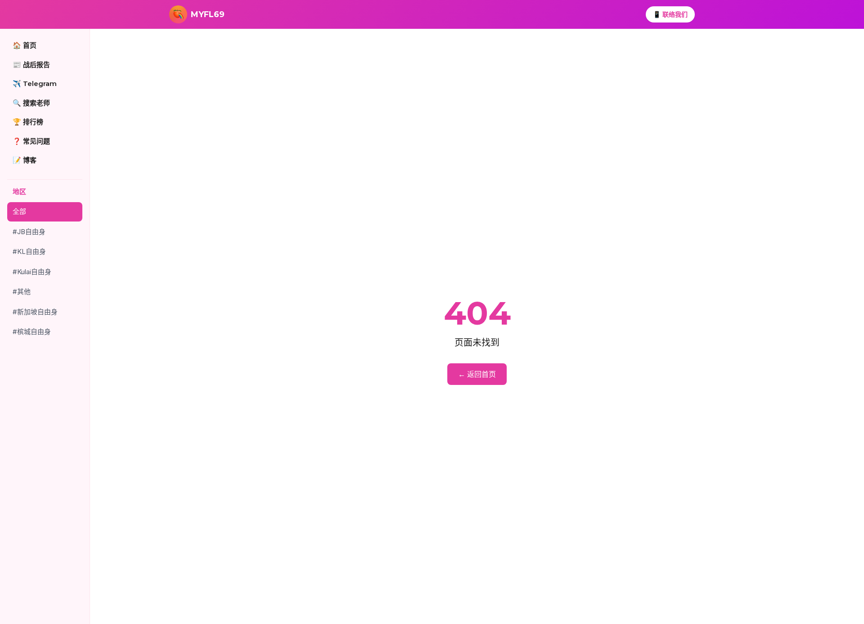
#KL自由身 (29, 251)
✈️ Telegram (35, 83)
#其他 (22, 291)
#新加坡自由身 (35, 311)
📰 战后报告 (31, 64)
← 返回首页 (477, 374)
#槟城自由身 (32, 331)
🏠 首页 (24, 45)
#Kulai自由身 (32, 271)
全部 (19, 211)
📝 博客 (24, 160)
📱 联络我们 (670, 14)
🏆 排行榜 (28, 122)
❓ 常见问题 (31, 141)
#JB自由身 (29, 231)
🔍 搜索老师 (31, 103)
